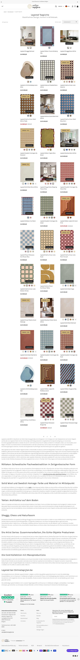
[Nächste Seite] (55, 436)
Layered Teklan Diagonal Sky (68, 389)
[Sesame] (72, 81)
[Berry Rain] (28, 116)
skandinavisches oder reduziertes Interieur (54, 474)
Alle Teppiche (10, 11)
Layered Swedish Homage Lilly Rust (68, 356)
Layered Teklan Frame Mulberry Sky (49, 52)
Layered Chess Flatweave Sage (68, 423)
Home (5, 11)
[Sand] (68, 385)
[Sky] (71, 385)
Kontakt (38, 615)
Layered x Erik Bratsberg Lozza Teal (28, 390)
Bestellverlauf (24, 618)
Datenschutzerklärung (59, 623)
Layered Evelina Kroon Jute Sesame (67, 86)
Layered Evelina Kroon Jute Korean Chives (27, 290)
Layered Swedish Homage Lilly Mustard (28, 154)
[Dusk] (64, 81)
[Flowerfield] (46, 183)
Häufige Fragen (40, 629)
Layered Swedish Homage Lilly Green (48, 222)
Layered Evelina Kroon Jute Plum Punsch (67, 256)
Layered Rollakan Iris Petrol (28, 221)
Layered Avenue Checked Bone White (48, 86)
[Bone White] (28, 48)
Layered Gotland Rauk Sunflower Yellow (46, 287)
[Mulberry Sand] (71, 217)
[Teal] (31, 81)
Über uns (38, 613)
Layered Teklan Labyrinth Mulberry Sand (47, 390)
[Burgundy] (26, 251)
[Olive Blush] (51, 149)
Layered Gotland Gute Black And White (49, 117)
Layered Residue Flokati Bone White (48, 321)
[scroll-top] (76, 651)
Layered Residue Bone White (68, 153)
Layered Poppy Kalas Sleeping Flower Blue (48, 188)
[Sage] (74, 149)
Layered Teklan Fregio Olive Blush (47, 154)
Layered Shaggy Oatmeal (27, 51)
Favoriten (23, 615)
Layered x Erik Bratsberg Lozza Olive (28, 86)
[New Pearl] (72, 149)
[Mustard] (27, 149)
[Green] (32, 149)
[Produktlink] (29, 41)
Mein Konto (23, 613)
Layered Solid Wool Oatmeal (68, 323)
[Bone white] (64, 149)
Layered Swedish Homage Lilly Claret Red (68, 188)
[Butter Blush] (48, 149)
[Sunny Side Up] (74, 81)
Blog (37, 618)
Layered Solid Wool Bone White (29, 187)
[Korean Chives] (67, 81)
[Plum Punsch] (69, 81)
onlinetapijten (19, 640)
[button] (1, 2)
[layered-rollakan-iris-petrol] (28, 217)
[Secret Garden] (51, 183)
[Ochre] (31, 183)
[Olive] (28, 81)
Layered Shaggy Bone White (68, 51)
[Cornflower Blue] (26, 183)
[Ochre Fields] (31, 116)
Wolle (30, 487)
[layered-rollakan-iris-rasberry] (31, 217)
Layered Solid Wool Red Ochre (28, 355)
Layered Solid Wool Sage (67, 289)
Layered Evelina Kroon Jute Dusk (47, 256)
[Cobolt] (67, 149)
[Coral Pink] (68, 217)
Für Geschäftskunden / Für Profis (42, 626)
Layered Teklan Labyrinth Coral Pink (69, 222)
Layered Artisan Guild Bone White (27, 421)
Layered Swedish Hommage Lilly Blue (49, 356)
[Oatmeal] (31, 48)
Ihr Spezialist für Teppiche (40, 621)
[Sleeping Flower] (53, 183)
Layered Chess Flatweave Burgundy (47, 423)
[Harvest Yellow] (31, 251)
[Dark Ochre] (69, 149)
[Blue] (29, 149)
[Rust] (34, 149)
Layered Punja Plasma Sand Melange (28, 321)
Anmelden (23, 621)
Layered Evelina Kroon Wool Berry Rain (68, 120)
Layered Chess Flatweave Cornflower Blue (27, 256)
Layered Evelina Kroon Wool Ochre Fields (28, 120)
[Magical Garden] (48, 183)
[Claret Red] (24, 149)
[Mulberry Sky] (49, 48)
